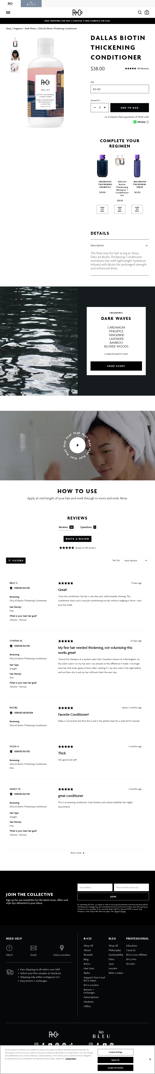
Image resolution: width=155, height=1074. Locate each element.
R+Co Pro (131, 959)
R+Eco (87, 963)
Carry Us (131, 950)
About (87, 950)
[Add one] (106, 108)
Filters (18, 560)
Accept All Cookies (115, 1068)
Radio (87, 972)
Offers (87, 1006)
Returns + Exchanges (89, 991)
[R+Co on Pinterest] (57, 1045)
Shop (8, 28)
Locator (113, 968)
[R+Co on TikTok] (71, 1045)
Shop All (88, 945)
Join (113, 896)
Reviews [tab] (66, 527)
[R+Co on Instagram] (36, 1045)
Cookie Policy (70, 1058)
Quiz (111, 963)
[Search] (140, 12)
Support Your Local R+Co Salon (94, 979)
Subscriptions (91, 997)
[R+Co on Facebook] (43, 1045)
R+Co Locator (91, 985)
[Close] (150, 1059)
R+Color (130, 963)
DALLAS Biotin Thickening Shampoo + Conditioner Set (122, 188)
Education (131, 945)
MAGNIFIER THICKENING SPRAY (140, 184)
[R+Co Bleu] (31, 3)
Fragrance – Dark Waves (25, 28)
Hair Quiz (89, 968)
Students (89, 1001)
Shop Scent (116, 366)
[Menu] (8, 12)
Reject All (115, 1060)
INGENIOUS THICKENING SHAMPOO (105, 184)
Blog (86, 959)
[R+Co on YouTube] (50, 1045)
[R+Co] (10, 3)
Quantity (95, 100)
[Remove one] (93, 108)
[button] (137, 68)
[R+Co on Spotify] (64, 1045)
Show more (76, 852)
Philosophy (115, 950)
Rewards (88, 954)
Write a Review (78, 538)
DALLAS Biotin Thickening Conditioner (28, 600)
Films (111, 959)
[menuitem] (95, 945)
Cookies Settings (115, 1052)
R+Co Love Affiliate (136, 954)
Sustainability (116, 954)
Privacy (123, 911)
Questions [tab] (87, 527)
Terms (117, 911)
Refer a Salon (116, 972)
